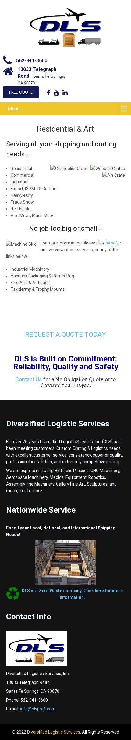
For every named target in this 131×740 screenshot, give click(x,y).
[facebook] (48, 93)
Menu (13, 109)
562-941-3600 (31, 60)
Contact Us (28, 379)
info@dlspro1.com (37, 708)
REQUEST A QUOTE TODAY (65, 334)
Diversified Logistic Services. (54, 732)
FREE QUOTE (21, 92)
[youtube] (56, 93)
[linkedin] (65, 93)
